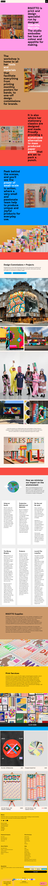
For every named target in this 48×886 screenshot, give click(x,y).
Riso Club (3, 836)
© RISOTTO (24, 881)
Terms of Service (27, 856)
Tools (25, 842)
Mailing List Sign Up (4, 852)
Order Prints (26, 836)
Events (2, 853)
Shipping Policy (27, 855)
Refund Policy (27, 852)
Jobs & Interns (3, 850)
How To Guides (27, 840)
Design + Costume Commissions (7, 849)
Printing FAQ (26, 839)
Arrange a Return (27, 853)
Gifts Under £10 (4, 839)
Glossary (26, 843)
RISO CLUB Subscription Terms (30, 860)
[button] (7, 883)
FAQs (25, 848)
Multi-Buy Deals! (4, 838)
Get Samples (26, 838)
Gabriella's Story (4, 848)
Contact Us (26, 850)
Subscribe (35, 871)
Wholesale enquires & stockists (30, 859)
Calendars (3, 840)
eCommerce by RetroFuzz (24, 882)
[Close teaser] (12, 880)
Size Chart (26, 849)
